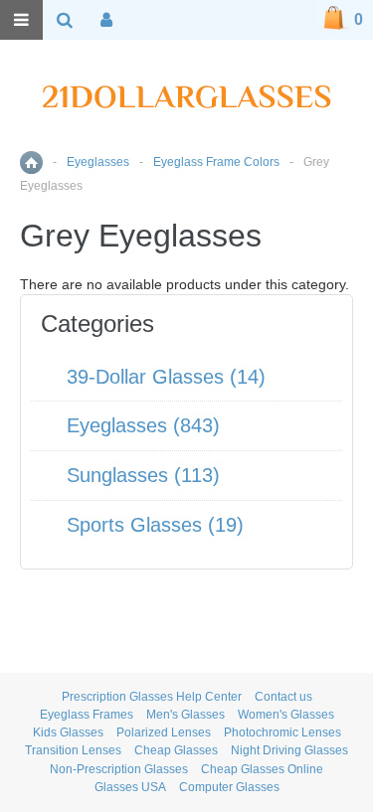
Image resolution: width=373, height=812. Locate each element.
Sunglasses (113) (143, 475)
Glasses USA (130, 787)
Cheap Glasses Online (262, 769)
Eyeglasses (98, 162)
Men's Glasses (185, 715)
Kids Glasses (68, 732)
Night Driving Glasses (289, 750)
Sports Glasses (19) (155, 525)
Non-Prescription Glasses (119, 769)
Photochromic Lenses (282, 732)
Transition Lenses (73, 750)
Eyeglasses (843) (143, 425)
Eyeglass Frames (86, 715)
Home (31, 162)
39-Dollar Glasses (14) (166, 377)
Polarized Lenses (163, 732)
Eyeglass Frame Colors (216, 162)
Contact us (283, 697)
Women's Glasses (286, 715)
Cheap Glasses (176, 750)
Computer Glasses (229, 787)
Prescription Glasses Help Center (152, 697)
